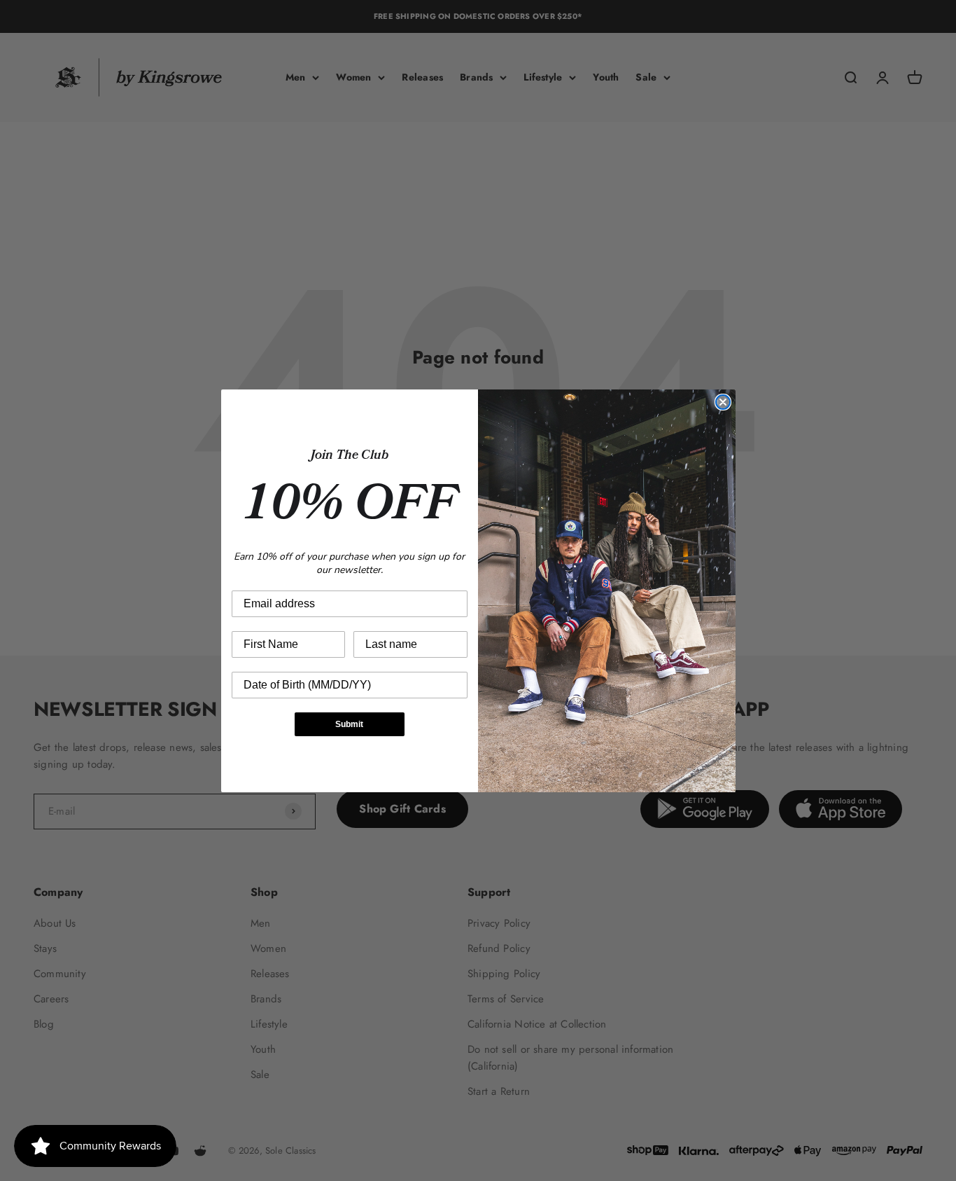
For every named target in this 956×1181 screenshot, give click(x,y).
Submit (349, 724)
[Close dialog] (723, 402)
